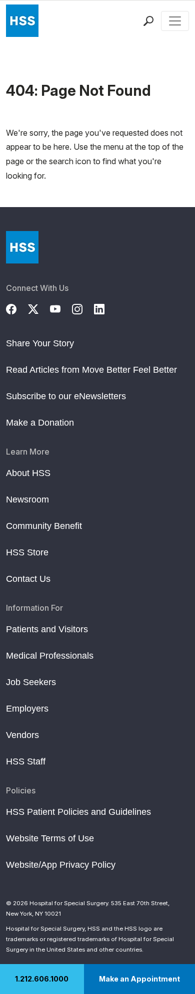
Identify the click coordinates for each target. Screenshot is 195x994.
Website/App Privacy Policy (61, 865)
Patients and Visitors (47, 629)
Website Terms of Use (50, 838)
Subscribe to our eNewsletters (66, 396)
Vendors (22, 735)
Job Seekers (31, 682)
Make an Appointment (139, 979)
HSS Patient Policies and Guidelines (78, 812)
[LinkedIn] (105, 308)
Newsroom (27, 499)
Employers (27, 709)
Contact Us (28, 579)
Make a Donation (40, 423)
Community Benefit (44, 526)
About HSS (28, 473)
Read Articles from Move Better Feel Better (91, 370)
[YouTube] (61, 308)
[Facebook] (17, 308)
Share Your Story (40, 343)
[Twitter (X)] (39, 308)
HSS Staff (26, 761)
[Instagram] (83, 308)
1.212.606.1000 (41, 979)
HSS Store (27, 552)
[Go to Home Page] (22, 247)
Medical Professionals (50, 656)
